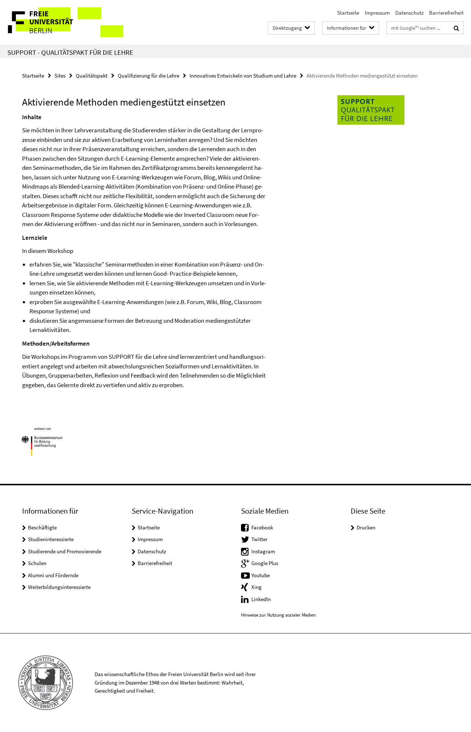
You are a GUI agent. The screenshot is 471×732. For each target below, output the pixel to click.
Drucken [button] (366, 527)
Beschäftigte (42, 527)
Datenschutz (409, 12)
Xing (256, 586)
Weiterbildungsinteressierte (59, 586)
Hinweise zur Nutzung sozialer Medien (278, 615)
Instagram (263, 551)
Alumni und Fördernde (53, 575)
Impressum (377, 12)
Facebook (262, 527)
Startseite (348, 12)
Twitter (259, 539)
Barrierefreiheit (446, 12)
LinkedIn (261, 599)
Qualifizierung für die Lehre (148, 75)
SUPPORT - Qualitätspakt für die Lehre (70, 52)
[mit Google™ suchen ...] (456, 28)
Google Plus (264, 563)
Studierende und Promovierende (64, 551)
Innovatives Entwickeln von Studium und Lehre (243, 75)
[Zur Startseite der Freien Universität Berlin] (61, 22)
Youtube (260, 575)
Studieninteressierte (51, 539)
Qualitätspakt (91, 75)
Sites (59, 75)
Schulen (37, 563)
